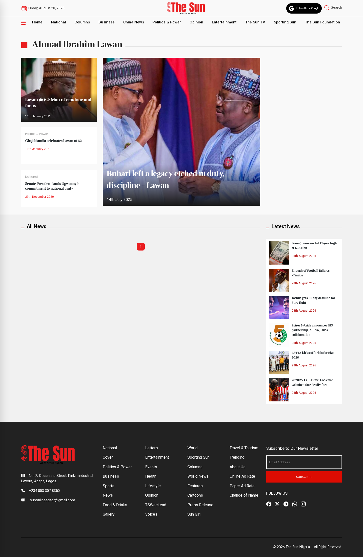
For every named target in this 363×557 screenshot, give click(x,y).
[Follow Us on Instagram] (303, 504)
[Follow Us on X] (277, 504)
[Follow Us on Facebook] (268, 504)
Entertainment (224, 22)
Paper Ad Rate (242, 486)
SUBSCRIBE (304, 476)
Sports (108, 486)
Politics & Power (166, 22)
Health (150, 476)
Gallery (109, 514)
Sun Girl (194, 514)
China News (133, 22)
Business (107, 22)
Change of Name (244, 495)
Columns (82, 22)
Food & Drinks (115, 505)
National (58, 22)
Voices (151, 514)
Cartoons (195, 495)
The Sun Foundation (322, 22)
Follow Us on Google (307, 8)
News (108, 495)
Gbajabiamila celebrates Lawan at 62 (53, 141)
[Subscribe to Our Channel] (285, 504)
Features (195, 486)
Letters (151, 448)
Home (37, 22)
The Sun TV (255, 22)
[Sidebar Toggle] (23, 22)
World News (198, 476)
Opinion (196, 22)
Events (151, 467)
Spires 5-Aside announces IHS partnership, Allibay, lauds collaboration (312, 330)
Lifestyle (153, 486)
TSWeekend (155, 505)
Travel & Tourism (244, 448)
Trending (237, 457)
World (192, 448)
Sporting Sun (285, 22)
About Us (237, 467)
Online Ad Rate (242, 476)
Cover (108, 457)
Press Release (200, 505)
